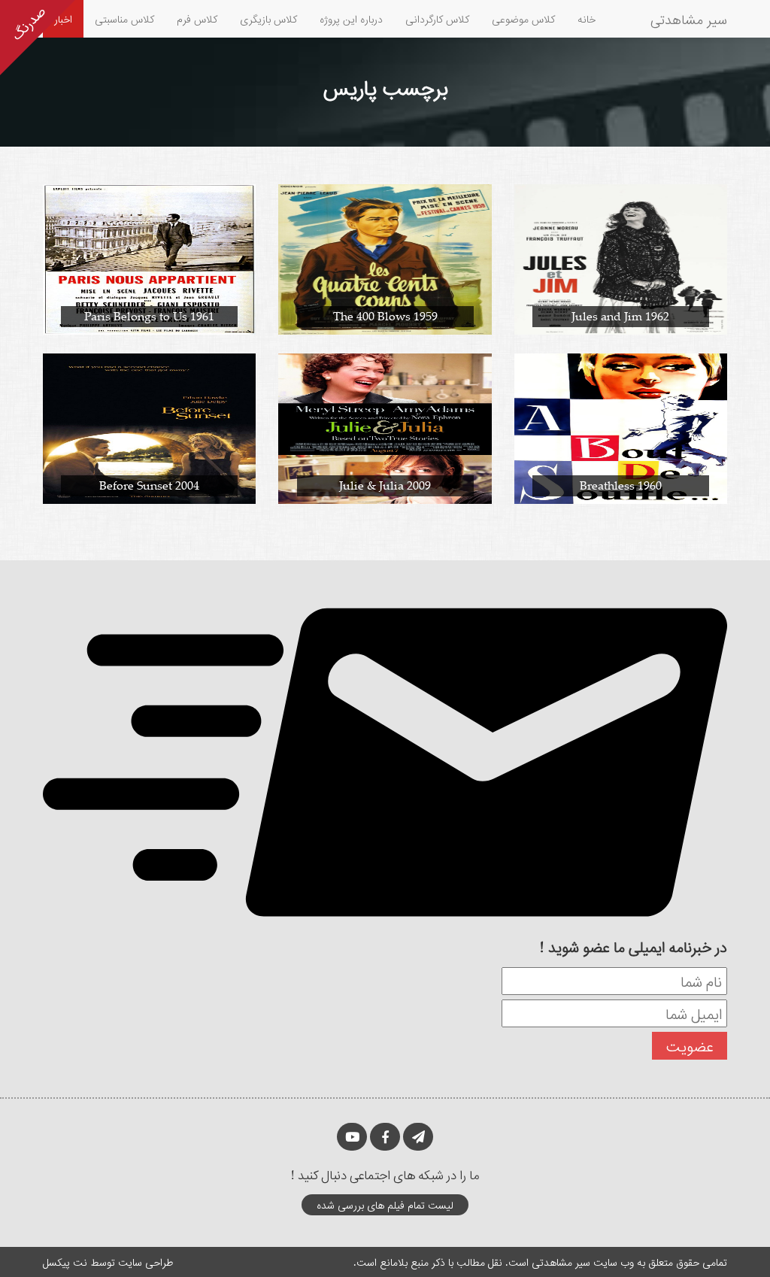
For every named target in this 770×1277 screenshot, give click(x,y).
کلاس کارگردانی (437, 18)
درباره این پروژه (351, 18)
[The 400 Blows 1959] (384, 258)
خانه (587, 18)
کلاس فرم (197, 18)
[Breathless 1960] (620, 427)
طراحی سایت (145, 1261)
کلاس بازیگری (268, 18)
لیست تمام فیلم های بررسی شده (385, 1204)
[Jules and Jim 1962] (620, 258)
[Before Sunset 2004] (149, 427)
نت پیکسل (65, 1261)
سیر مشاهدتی (688, 19)
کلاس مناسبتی (124, 18)
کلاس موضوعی (523, 18)
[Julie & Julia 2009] (384, 427)
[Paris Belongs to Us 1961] (149, 258)
